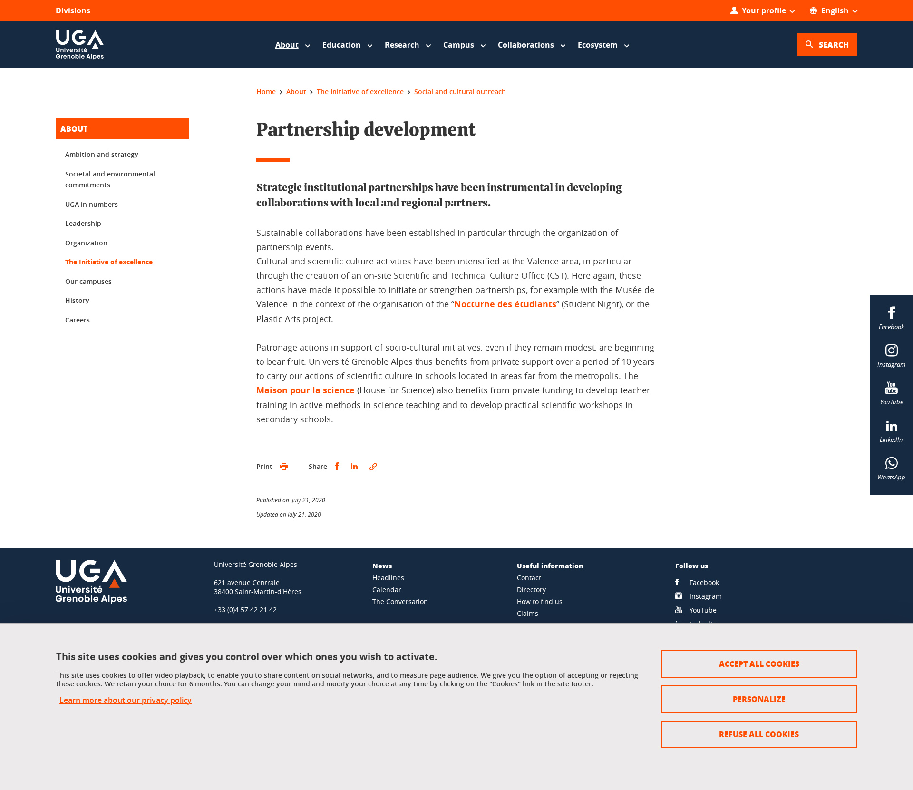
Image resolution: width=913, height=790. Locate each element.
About (73, 128)
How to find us (540, 601)
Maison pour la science (305, 390)
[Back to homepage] (80, 44)
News (382, 565)
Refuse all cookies (759, 734)
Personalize (759, 698)
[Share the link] (373, 466)
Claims (527, 613)
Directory (531, 589)
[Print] (284, 466)
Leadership (83, 223)
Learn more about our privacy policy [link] (125, 700)
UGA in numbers (91, 204)
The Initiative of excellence (109, 261)
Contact (529, 577)
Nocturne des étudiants (505, 304)
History (77, 300)
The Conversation (400, 601)
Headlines (388, 577)
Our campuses (88, 281)
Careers (77, 319)
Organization (86, 242)
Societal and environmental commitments (110, 179)
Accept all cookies (759, 663)
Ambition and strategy (101, 154)
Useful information (550, 565)
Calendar (386, 589)
